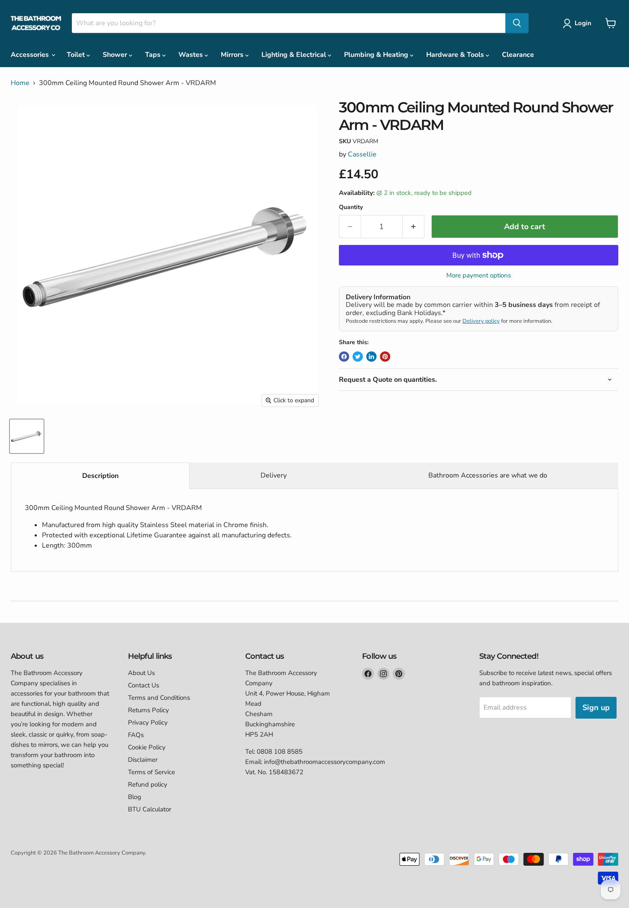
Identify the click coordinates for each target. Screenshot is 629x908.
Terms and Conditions (159, 697)
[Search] (516, 23)
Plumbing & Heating (377, 54)
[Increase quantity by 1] (413, 227)
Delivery (274, 475)
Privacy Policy (148, 722)
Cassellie (362, 154)
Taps (153, 54)
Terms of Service (151, 772)
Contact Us (143, 685)
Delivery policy (481, 321)
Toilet (76, 54)
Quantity (351, 207)
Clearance (518, 54)
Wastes (191, 54)
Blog (134, 797)
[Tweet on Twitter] (358, 356)
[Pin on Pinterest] (385, 356)
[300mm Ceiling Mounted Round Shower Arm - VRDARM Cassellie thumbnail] (27, 436)
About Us (141, 673)
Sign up (596, 707)
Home (20, 83)
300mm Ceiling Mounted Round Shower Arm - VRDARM (158, 526)
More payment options (478, 275)
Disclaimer (142, 759)
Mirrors (233, 54)
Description (100, 476)
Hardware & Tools (456, 54)
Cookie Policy (147, 747)
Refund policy (147, 784)
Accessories (30, 54)
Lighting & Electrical (294, 54)
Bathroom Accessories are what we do (487, 475)
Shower (116, 54)
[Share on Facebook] (344, 356)
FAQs (136, 735)
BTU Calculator (149, 809)
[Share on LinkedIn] (371, 356)
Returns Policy (148, 710)
